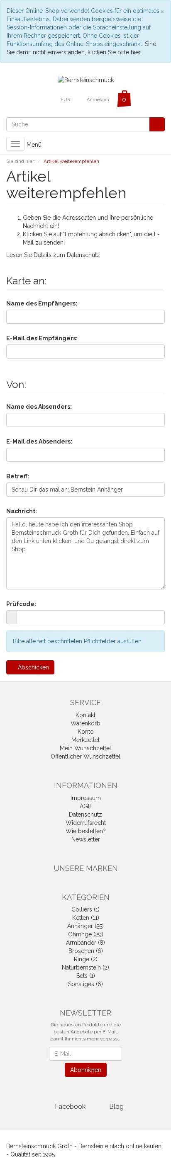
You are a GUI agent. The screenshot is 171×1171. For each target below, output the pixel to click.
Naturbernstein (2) (85, 967)
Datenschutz (83, 255)
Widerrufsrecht (86, 822)
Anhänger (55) (85, 926)
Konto (86, 731)
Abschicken (32, 667)
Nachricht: (21, 511)
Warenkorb (85, 723)
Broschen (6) (85, 951)
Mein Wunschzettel (85, 748)
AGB (86, 806)
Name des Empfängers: (41, 303)
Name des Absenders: (39, 406)
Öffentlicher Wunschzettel (85, 756)
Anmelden (98, 99)
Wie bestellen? (86, 831)
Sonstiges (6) (85, 984)
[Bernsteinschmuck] (86, 79)
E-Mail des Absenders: (39, 441)
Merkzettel (85, 740)
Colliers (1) (85, 909)
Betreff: (17, 476)
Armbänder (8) (85, 942)
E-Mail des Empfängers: (42, 338)
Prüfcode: (21, 604)
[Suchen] (157, 124)
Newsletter (85, 839)
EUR (66, 99)
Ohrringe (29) (85, 934)
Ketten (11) (85, 917)
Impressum (86, 798)
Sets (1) (85, 975)
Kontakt (85, 715)
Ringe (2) (86, 959)
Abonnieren (85, 1070)
